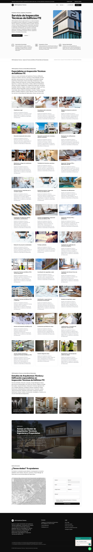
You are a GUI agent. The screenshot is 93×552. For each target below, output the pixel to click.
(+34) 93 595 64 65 (45, 525)
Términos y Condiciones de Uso (71, 527)
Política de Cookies (68, 524)
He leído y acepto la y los (66, 501)
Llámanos (26, 35)
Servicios (61, 4)
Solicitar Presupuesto (16, 35)
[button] (29, 491)
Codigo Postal (57, 489)
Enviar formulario (67, 503)
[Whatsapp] (89, 548)
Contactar (77, 4)
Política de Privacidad (69, 525)
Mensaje (56, 494)
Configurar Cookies (68, 529)
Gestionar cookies (78, 1)
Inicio (57, 4)
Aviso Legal (67, 522)
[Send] (90, 544)
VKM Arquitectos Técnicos (20, 4)
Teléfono (70, 484)
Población (70, 489)
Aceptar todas (69, 1)
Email (56, 484)
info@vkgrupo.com (44, 527)
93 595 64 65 (70, 4)
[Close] (90, 538)
